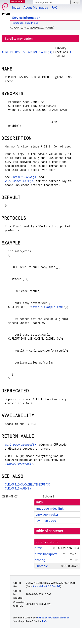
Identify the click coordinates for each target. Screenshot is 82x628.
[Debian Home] (5, 8)
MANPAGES (17, 1)
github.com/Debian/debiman (53, 617)
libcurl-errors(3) (19, 463)
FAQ (54, 7)
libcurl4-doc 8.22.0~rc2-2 (46, 586)
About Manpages (35, 7)
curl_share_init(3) (19, 181)
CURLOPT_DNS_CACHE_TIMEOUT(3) (27, 484)
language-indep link (49, 508)
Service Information (26, 18)
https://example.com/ (47, 307)
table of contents (49, 531)
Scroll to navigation (19, 38)
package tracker (46, 514)
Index (16, 7)
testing (40, 560)
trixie (38, 548)
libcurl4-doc (31, 23)
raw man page (45, 520)
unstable (18, 23)
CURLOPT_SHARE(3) (24, 177)
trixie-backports (46, 554)
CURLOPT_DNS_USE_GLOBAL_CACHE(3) (27, 52)
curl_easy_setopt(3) (20, 444)
